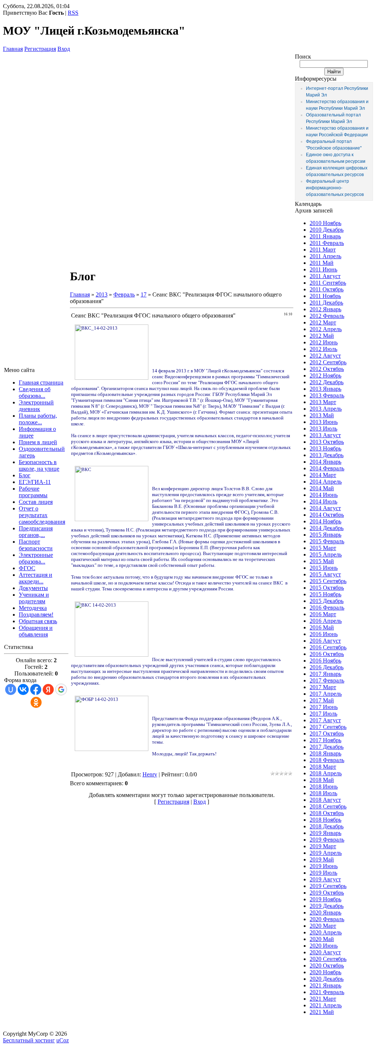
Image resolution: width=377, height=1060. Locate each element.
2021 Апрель (326, 1005)
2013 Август (325, 435)
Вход (63, 49)
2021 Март (323, 999)
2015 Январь (325, 534)
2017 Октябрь (327, 733)
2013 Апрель (326, 409)
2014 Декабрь (326, 528)
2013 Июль (323, 428)
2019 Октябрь (327, 892)
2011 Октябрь (326, 289)
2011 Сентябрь (328, 283)
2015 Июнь (324, 568)
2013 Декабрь (326, 455)
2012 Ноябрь (325, 375)
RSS (73, 13)
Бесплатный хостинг (29, 1040)
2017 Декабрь (326, 747)
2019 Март (323, 846)
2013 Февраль (327, 395)
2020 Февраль (327, 919)
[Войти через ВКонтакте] (23, 689)
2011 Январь (325, 236)
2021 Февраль (327, 992)
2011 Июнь (323, 269)
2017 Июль (323, 713)
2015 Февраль (327, 541)
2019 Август (325, 879)
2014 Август (325, 508)
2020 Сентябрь (328, 959)
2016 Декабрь (326, 667)
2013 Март (323, 402)
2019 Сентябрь (328, 886)
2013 (102, 294)
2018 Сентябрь (328, 806)
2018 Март (323, 767)
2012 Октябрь (327, 369)
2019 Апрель (326, 853)
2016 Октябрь (327, 654)
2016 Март (323, 614)
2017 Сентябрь (328, 727)
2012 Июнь (324, 342)
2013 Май (322, 415)
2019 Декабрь (326, 906)
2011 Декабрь (326, 302)
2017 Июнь (324, 707)
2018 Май (322, 780)
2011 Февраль (327, 243)
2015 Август (325, 574)
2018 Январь (325, 753)
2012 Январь (325, 309)
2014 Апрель (326, 481)
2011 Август (325, 276)
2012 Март (323, 322)
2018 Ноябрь (325, 820)
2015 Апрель (326, 554)
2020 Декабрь (326, 979)
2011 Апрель (325, 256)
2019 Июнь (324, 866)
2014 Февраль (327, 468)
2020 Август (325, 952)
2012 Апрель (326, 329)
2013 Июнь (324, 422)
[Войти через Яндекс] (48, 689)
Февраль (124, 294)
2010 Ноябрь (325, 223)
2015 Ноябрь (325, 594)
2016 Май (322, 627)
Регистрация (40, 49)
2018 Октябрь (327, 813)
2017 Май (322, 700)
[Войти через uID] (10, 689)
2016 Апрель (326, 621)
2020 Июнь (324, 946)
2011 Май (322, 263)
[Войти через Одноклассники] (36, 702)
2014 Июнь (324, 495)
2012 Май (322, 336)
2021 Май (322, 1012)
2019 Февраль (327, 839)
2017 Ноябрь (325, 740)
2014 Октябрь (327, 515)
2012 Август (325, 355)
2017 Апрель (326, 694)
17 (144, 294)
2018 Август (325, 800)
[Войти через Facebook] (35, 689)
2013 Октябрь (327, 442)
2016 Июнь (324, 634)
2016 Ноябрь (325, 660)
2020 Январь (325, 912)
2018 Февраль (327, 760)
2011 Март (323, 249)
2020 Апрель (326, 932)
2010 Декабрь (326, 230)
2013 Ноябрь (325, 448)
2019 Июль (323, 873)
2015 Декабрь (326, 601)
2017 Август (325, 720)
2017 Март (323, 687)
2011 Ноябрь (325, 296)
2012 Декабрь (326, 382)
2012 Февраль (327, 316)
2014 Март (323, 475)
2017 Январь (325, 674)
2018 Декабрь (326, 826)
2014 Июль (323, 501)
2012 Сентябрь (328, 362)
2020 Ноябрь (325, 972)
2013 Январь (325, 389)
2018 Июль (323, 793)
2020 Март (323, 926)
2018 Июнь (324, 786)
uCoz (62, 1040)
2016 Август (325, 641)
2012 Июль (323, 349)
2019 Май (322, 859)
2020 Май (322, 939)
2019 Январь (325, 833)
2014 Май (322, 488)
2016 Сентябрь (328, 647)
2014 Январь (325, 462)
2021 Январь (325, 985)
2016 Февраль (327, 607)
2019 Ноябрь (325, 899)
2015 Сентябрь (328, 581)
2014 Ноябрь (325, 521)
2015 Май (322, 561)
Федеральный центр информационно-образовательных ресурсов (335, 188)
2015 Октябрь (327, 588)
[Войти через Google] (61, 689)
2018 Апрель (326, 773)
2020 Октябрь (327, 965)
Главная (13, 49)
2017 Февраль (327, 680)
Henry (149, 774)
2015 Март (323, 548)
